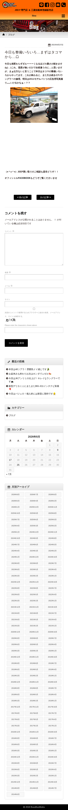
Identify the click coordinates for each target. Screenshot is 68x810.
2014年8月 (34, 788)
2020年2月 (34, 651)
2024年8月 (52, 538)
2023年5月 (34, 569)
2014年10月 (52, 782)
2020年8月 (34, 638)
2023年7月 (52, 563)
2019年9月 (15, 663)
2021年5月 (34, 619)
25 (18, 465)
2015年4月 (52, 769)
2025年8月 (52, 513)
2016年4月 (52, 744)
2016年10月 (52, 732)
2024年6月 (34, 544)
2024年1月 (15, 557)
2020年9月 (15, 638)
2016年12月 (15, 732)
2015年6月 (15, 769)
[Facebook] (47, 5)
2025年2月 (52, 526)
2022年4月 (52, 594)
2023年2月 (34, 576)
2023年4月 (52, 569)
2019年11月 (34, 657)
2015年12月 (15, 757)
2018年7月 (52, 688)
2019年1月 (52, 676)
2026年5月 (15, 501)
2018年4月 (52, 694)
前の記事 (23, 197)
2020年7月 (52, 638)
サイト (7, 299)
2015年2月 (34, 776)
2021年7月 (52, 613)
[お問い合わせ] (58, 5)
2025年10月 (15, 513)
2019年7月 (52, 663)
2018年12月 (15, 682)
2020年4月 (52, 644)
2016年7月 (52, 738)
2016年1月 (52, 751)
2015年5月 (34, 769)
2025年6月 (34, 519)
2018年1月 (52, 701)
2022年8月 (34, 588)
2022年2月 (34, 601)
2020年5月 (34, 644)
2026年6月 (52, 494)
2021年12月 (15, 607)
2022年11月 (34, 582)
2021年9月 (15, 613)
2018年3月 (15, 701)
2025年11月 (52, 507)
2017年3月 (15, 726)
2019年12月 (15, 657)
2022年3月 (15, 601)
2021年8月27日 (57, 45)
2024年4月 (15, 551)
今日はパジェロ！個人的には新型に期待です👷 (32, 393)
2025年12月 (34, 507)
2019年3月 (15, 676)
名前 (8, 272)
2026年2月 (52, 501)
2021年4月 (52, 619)
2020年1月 (52, 651)
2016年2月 (34, 751)
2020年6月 (15, 644)
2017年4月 (52, 719)
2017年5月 (34, 719)
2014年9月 (15, 788)
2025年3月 (34, 526)
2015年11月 (34, 757)
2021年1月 (52, 626)
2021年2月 (34, 626)
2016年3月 (15, 751)
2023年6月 (15, 569)
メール (9, 285)
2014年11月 (34, 782)
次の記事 (44, 197)
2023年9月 (15, 563)
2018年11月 (34, 682)
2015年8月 (34, 763)
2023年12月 (34, 557)
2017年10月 (52, 707)
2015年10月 (52, 757)
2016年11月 (34, 732)
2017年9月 (15, 713)
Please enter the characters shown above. (21, 325)
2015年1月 (52, 776)
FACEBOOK (24, 178)
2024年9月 (34, 538)
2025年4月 (15, 526)
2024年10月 (15, 538)
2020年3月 (15, 651)
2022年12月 (15, 582)
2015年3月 (15, 776)
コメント (9, 231)
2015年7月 (52, 763)
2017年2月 (34, 726)
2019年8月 (34, 663)
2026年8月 (15, 494)
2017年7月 (52, 713)
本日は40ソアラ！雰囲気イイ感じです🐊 (29, 369)
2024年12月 (34, 532)
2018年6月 (15, 694)
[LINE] (41, 5)
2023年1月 (52, 576)
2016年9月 (15, 738)
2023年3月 (15, 576)
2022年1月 (52, 601)
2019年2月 (34, 676)
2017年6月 (15, 719)
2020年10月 (52, 632)
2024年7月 (15, 544)
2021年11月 (34, 607)
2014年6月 (15, 794)
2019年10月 (52, 657)
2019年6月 (15, 669)
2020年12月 (15, 632)
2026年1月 (15, 507)
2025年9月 (34, 513)
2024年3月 (34, 551)
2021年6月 (15, 619)
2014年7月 (52, 788)
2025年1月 (15, 532)
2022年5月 (34, 594)
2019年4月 (52, 669)
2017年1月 (52, 726)
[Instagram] (52, 5)
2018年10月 (52, 682)
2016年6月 (15, 744)
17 (10, 460)
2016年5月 (34, 744)
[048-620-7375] (63, 5)
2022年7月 (52, 588)
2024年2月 (52, 551)
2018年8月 (34, 688)
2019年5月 (34, 669)
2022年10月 (52, 582)
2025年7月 (15, 519)
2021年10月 (52, 607)
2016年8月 (34, 738)
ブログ (11, 34)
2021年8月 (34, 613)
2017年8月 (34, 713)
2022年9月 (15, 588)
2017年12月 (15, 707)
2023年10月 (52, 557)
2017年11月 (34, 707)
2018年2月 (34, 701)
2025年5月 (52, 519)
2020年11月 (34, 632)
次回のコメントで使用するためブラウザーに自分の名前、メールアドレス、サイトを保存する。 (32, 314)
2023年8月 (34, 563)
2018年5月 (34, 694)
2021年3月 (15, 626)
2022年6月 (15, 594)
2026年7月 (34, 494)
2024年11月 (52, 532)
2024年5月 (52, 544)
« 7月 (9, 474)
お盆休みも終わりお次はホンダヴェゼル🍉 (30, 373)
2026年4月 (34, 501)
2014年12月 (15, 782)
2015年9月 (15, 763)
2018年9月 (15, 688)
